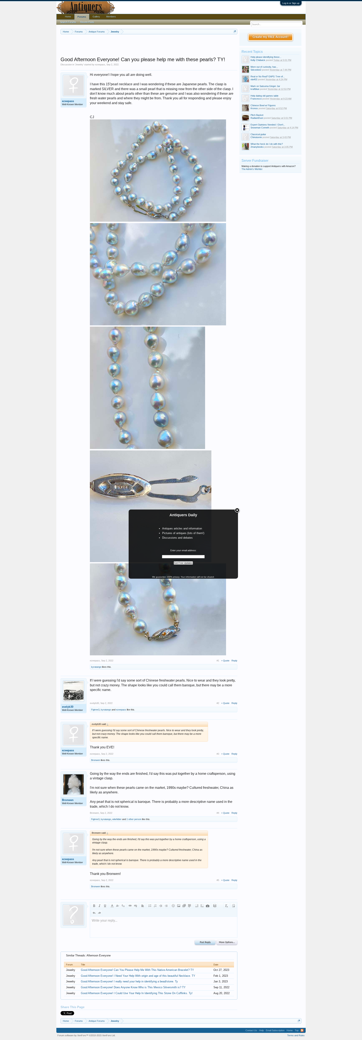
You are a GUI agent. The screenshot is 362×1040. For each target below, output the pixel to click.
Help (261, 1030)
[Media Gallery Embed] (207, 905)
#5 (218, 880)
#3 (218, 754)
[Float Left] (196, 905)
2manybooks (257, 147)
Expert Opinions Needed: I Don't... (268, 124)
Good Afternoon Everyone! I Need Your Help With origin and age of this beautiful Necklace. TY (138, 975)
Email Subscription (275, 1030)
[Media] (184, 905)
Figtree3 (95, 709)
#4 (218, 813)
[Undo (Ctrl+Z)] (94, 912)
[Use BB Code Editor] (233, 905)
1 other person (134, 819)
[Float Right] (202, 905)
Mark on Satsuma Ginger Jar (265, 86)
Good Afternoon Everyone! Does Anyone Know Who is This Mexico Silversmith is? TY (133, 987)
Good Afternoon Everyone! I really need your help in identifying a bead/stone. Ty (129, 981)
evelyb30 (67, 706)
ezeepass (100, 64)
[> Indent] (166, 905)
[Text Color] (112, 905)
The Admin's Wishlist (252, 169)
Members (111, 16)
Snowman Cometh (260, 127)
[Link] (130, 905)
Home (68, 16)
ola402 (254, 79)
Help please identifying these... (266, 57)
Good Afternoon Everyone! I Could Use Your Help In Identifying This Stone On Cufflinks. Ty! (137, 993)
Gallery (96, 16)
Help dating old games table (264, 95)
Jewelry (79, 64)
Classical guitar (258, 134)
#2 (218, 703)
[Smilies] (173, 905)
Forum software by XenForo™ (86, 1035)
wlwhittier (117, 819)
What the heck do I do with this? (267, 144)
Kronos (254, 108)
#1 (218, 660)
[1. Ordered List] (155, 905)
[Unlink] (135, 905)
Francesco (256, 98)
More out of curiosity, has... (264, 67)
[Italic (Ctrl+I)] (99, 905)
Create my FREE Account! (270, 37)
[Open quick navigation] (234, 31)
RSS (302, 1030)
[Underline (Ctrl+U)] (104, 905)
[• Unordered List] (149, 905)
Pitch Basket (257, 115)
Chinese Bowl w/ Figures (263, 105)
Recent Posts (87, 22)
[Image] (178, 905)
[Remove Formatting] (226, 905)
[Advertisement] (149, 45)
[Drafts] (214, 905)
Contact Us (251, 1030)
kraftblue (255, 89)
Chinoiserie (256, 137)
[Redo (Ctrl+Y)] (99, 912)
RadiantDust (257, 118)
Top (297, 1030)
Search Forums (68, 22)
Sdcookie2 (256, 70)
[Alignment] (142, 905)
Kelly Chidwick (258, 60)
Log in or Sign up (290, 3)
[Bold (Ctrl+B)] (94, 905)
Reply (234, 660)
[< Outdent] (160, 905)
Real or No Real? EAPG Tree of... (268, 76)
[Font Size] (117, 905)
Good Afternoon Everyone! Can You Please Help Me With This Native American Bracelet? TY (137, 969)
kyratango (96, 667)
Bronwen (95, 760)
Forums (82, 17)
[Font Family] (122, 905)
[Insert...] (189, 905)
